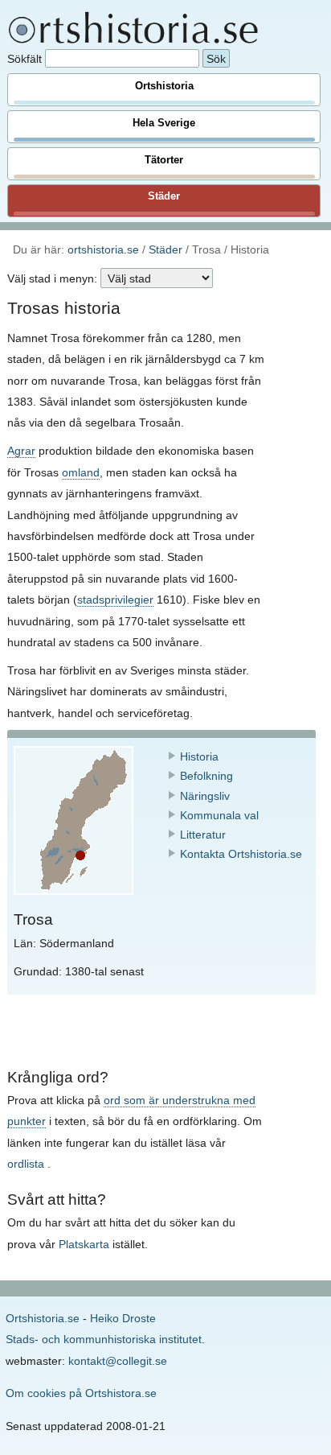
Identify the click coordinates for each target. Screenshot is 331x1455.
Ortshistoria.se (43, 1318)
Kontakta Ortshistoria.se (241, 853)
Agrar (21, 450)
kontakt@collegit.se (117, 1360)
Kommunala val (219, 815)
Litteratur (203, 834)
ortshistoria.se (103, 249)
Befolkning (206, 775)
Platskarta (84, 1244)
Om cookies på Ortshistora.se (81, 1393)
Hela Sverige (164, 123)
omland (81, 472)
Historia (199, 756)
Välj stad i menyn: (52, 278)
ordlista (25, 1163)
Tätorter (164, 160)
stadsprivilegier (115, 599)
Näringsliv (205, 795)
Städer (164, 196)
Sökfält (24, 58)
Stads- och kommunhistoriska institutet (104, 1339)
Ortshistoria (164, 86)
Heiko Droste (123, 1318)
